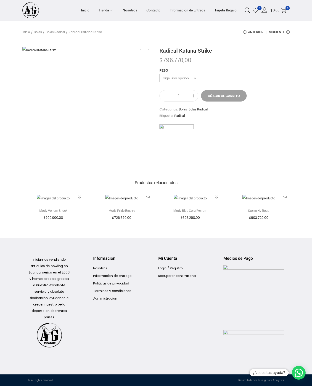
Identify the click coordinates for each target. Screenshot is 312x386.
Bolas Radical (55, 32)
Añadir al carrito (224, 96)
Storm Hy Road (259, 210)
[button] (79, 196)
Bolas (38, 32)
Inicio (26, 32)
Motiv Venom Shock (53, 210)
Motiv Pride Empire (121, 210)
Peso (163, 70)
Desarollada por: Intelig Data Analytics (261, 380)
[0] (255, 10)
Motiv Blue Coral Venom (190, 210)
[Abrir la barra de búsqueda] (247, 10)
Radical (179, 116)
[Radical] (176, 141)
